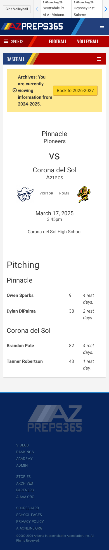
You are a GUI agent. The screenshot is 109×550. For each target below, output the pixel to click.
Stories (23, 477)
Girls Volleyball (17, 9)
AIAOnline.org (29, 528)
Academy (24, 459)
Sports (17, 41)
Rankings (25, 452)
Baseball (15, 59)
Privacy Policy (30, 521)
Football (58, 41)
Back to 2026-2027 (75, 90)
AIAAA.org (25, 497)
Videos (22, 445)
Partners (25, 490)
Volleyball (88, 41)
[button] (105, 9)
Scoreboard (27, 508)
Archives (24, 483)
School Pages (29, 515)
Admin (22, 465)
